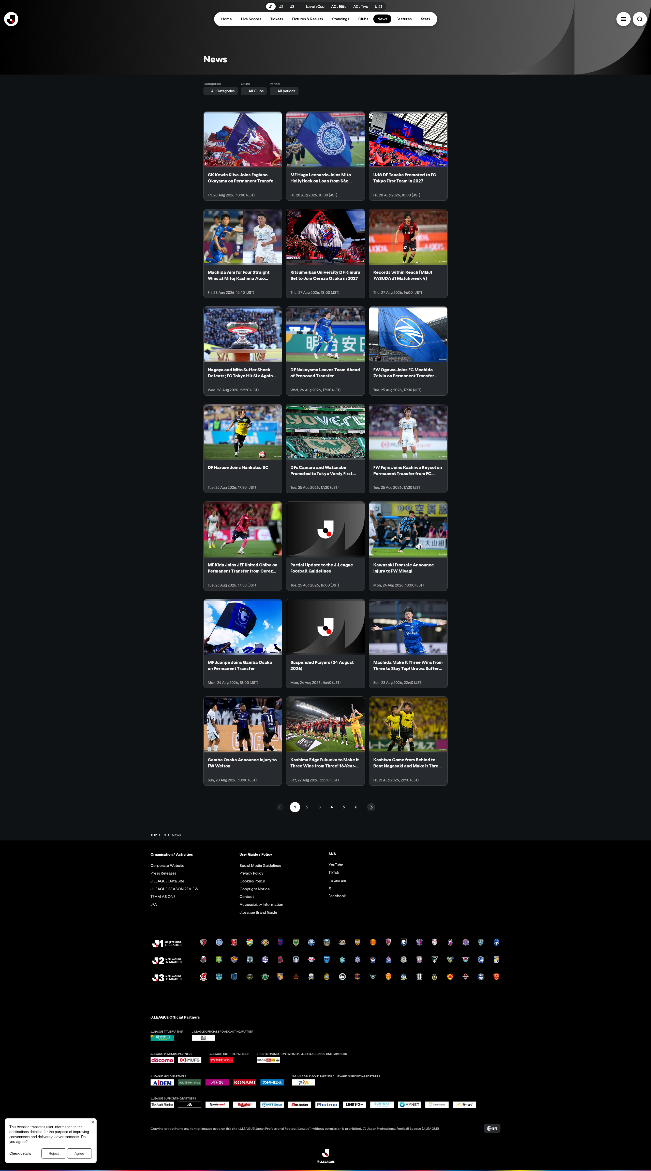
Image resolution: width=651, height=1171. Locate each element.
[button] (623, 19)
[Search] (640, 19)
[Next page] (371, 807)
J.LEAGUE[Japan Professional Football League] (274, 1128)
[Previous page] (280, 807)
